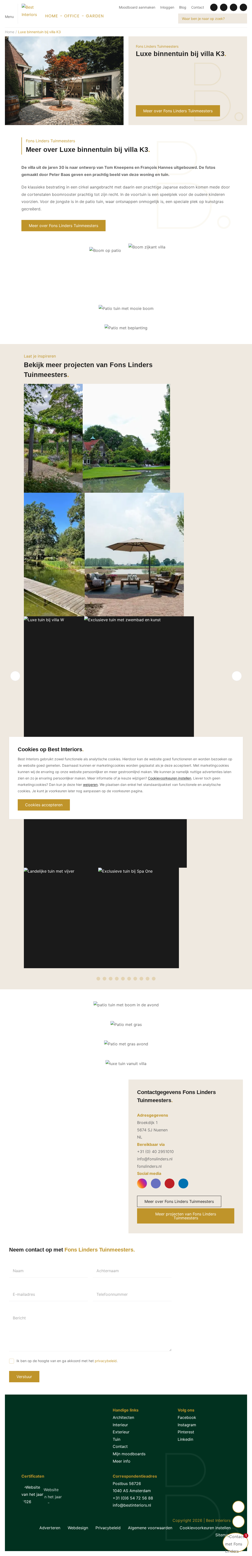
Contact (197, 7)
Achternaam (107, 1271)
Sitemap (223, 1534)
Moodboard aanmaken (137, 7)
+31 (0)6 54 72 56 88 (133, 1498)
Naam (18, 1271)
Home (9, 32)
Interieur (120, 1424)
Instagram (187, 1424)
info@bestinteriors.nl (132, 1505)
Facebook (187, 1417)
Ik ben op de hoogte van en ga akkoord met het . (67, 1361)
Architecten (123, 1417)
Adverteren (49, 1527)
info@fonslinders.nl (155, 1158)
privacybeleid (106, 1361)
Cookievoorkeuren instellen (205, 1527)
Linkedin (185, 1439)
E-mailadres (24, 1294)
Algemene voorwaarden (150, 1527)
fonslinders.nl (149, 1166)
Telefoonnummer (112, 1294)
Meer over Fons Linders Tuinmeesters (178, 110)
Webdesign (78, 1527)
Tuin (116, 1439)
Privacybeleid (108, 1527)
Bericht (19, 1318)
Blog (182, 7)
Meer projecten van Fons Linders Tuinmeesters (185, 1215)
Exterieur (121, 1431)
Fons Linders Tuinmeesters (157, 46)
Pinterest (186, 1431)
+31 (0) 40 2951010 (155, 1151)
